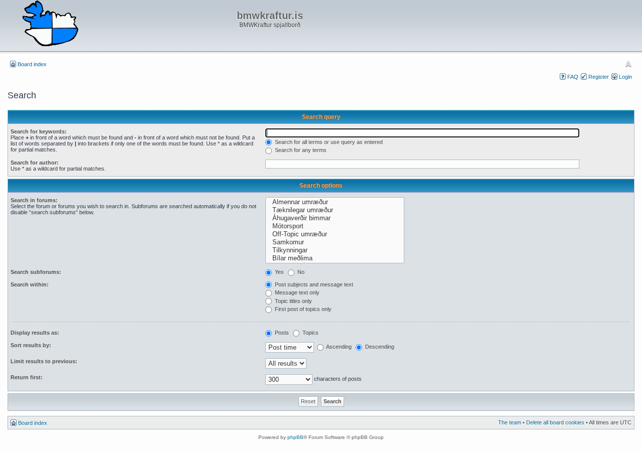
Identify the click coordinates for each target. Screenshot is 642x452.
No (300, 272)
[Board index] (50, 24)
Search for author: (35, 163)
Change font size (628, 63)
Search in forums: (34, 200)
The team (509, 422)
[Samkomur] (334, 242)
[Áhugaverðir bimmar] (334, 218)
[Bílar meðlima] (334, 258)
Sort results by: (31, 345)
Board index (32, 64)
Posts (281, 333)
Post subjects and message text (313, 284)
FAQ (572, 77)
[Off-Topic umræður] (334, 234)
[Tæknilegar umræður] (334, 210)
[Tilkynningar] (334, 250)
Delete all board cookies (555, 422)
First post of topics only (302, 309)
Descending (379, 347)
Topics (309, 333)
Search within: (30, 284)
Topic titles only (292, 301)
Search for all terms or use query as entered (328, 142)
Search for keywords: (39, 131)
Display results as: (35, 333)
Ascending (338, 347)
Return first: (27, 377)
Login (625, 77)
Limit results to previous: (44, 361)
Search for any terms (300, 150)
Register (598, 77)
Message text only (296, 292)
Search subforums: (36, 272)
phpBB (295, 437)
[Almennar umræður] (334, 202)
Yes (278, 272)
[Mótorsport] (334, 226)
